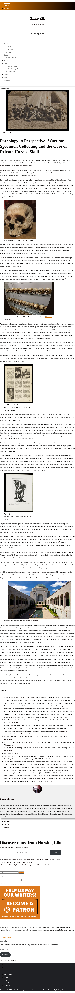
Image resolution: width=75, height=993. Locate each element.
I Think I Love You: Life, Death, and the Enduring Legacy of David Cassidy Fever (25, 865)
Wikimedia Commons (31, 620)
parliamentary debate (38, 572)
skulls (38, 859)
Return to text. (63, 717)
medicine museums (15, 859)
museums (29, 859)
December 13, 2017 (6, 132)
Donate (6, 977)
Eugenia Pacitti (7, 799)
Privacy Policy (8, 974)
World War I (44, 859)
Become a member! (6, 937)
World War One (53, 859)
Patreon (6, 980)
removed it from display (24, 166)
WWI (59, 859)
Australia (6, 859)
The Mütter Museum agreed (8, 170)
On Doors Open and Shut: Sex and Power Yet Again (16, 862)
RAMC (34, 859)
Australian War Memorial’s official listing (12, 332)
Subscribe (56, 852)
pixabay (25, 240)
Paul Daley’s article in (23, 697)
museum (23, 859)
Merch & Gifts (8, 983)
